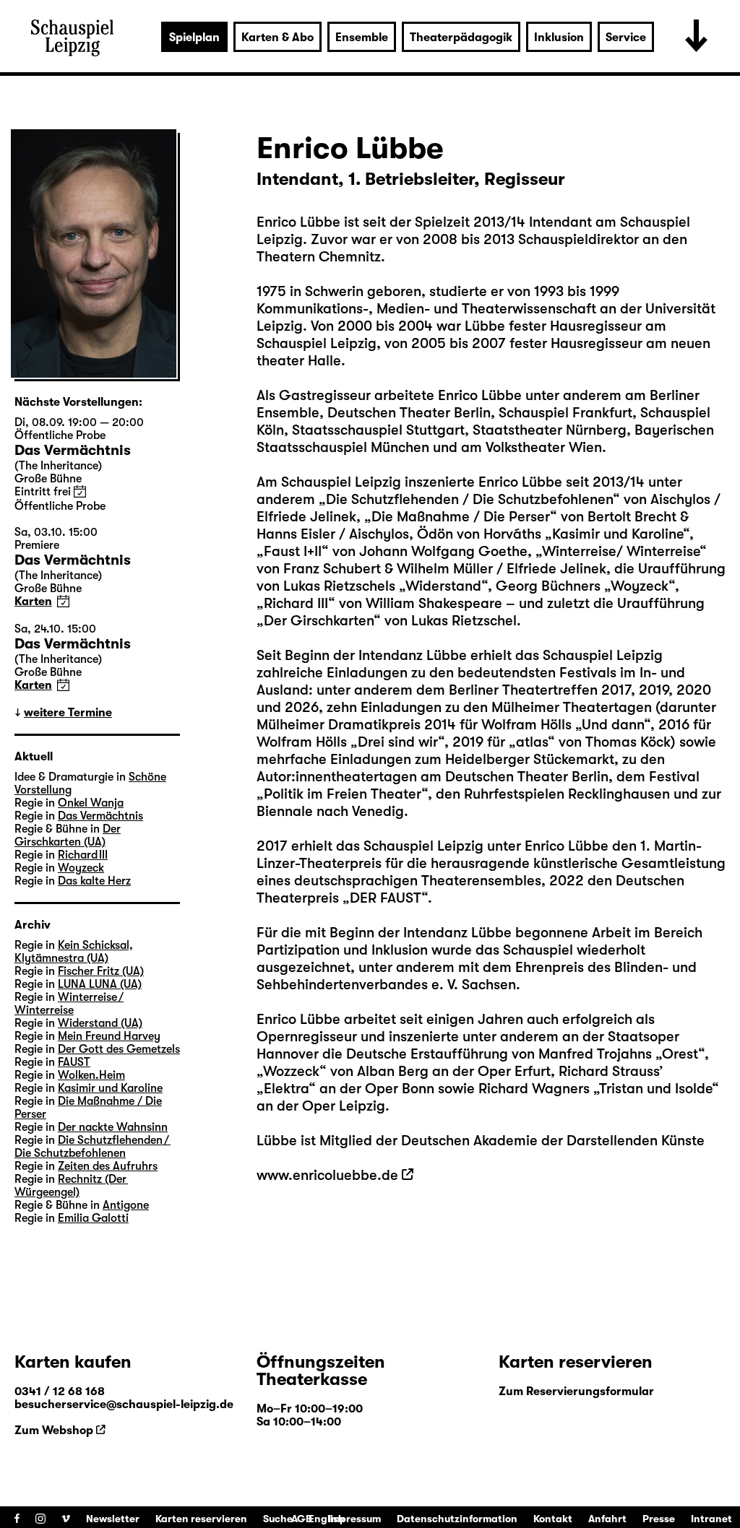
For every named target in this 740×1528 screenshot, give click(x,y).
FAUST (74, 1062)
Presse (658, 1518)
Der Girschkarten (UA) (67, 835)
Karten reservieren (201, 1518)
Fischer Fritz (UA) (101, 971)
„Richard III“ (296, 603)
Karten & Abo (277, 37)
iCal (80, 491)
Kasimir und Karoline (110, 1088)
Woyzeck (81, 867)
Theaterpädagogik (461, 37)
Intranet (711, 1518)
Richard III (83, 854)
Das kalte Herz (94, 880)
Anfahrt (607, 1518)
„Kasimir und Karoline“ (617, 534)
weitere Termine (68, 712)
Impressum (354, 1518)
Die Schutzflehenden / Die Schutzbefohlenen (92, 1147)
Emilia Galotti (93, 1218)
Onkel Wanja (91, 802)
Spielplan (194, 37)
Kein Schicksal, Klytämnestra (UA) (73, 952)
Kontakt (552, 1518)
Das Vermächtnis (100, 815)
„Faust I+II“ (293, 551)
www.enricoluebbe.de (327, 1175)
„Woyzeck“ (639, 586)
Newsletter (112, 1518)
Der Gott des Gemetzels (119, 1049)
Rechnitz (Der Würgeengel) (71, 1186)
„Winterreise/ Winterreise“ (621, 551)
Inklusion (559, 37)
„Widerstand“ (443, 586)
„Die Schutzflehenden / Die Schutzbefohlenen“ (469, 499)
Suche (278, 1518)
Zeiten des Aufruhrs (108, 1166)
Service (626, 37)
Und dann (613, 724)
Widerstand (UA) (100, 1023)
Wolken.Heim (91, 1075)
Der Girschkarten (319, 620)
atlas (532, 742)
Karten (33, 601)
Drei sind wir (398, 742)
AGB (301, 1518)
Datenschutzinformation (457, 1518)
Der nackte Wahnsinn (113, 1127)
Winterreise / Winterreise (69, 1004)
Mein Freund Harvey (109, 1036)
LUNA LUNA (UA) (100, 984)
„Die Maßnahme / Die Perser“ (462, 516)
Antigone (126, 1205)
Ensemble (361, 37)
